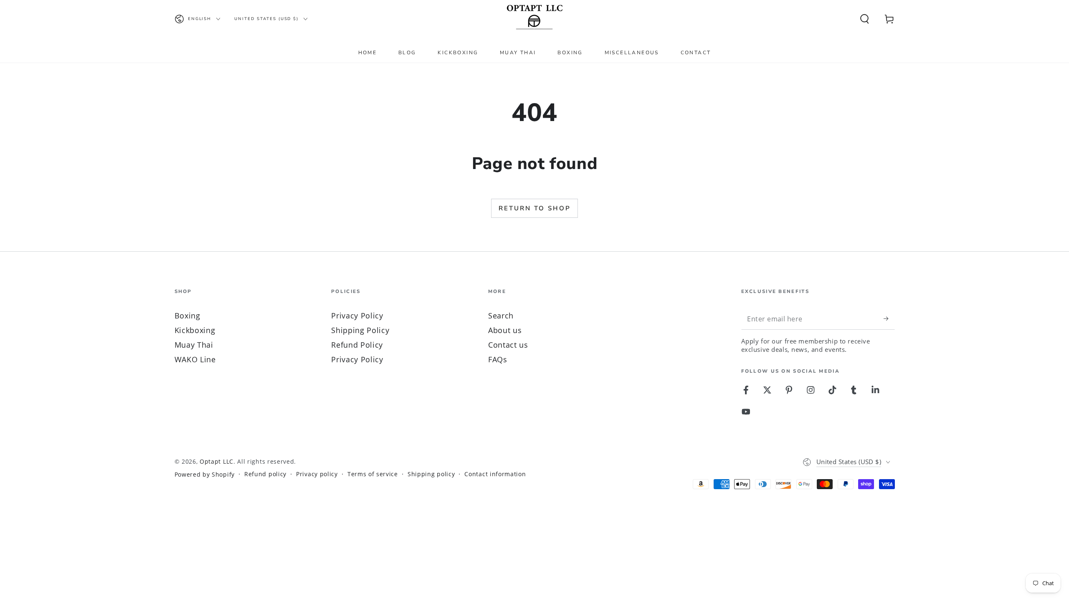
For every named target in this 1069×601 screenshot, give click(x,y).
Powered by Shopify (205, 474)
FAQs (497, 359)
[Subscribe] (889, 318)
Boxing (187, 315)
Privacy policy (317, 474)
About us (505, 330)
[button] (864, 19)
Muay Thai (194, 344)
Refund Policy (357, 344)
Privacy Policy (357, 315)
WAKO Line (195, 359)
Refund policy (265, 474)
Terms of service (372, 474)
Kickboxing (195, 330)
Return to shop (535, 208)
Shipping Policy (360, 330)
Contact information (495, 474)
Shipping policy (431, 474)
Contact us (508, 344)
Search (501, 315)
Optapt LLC (216, 461)
